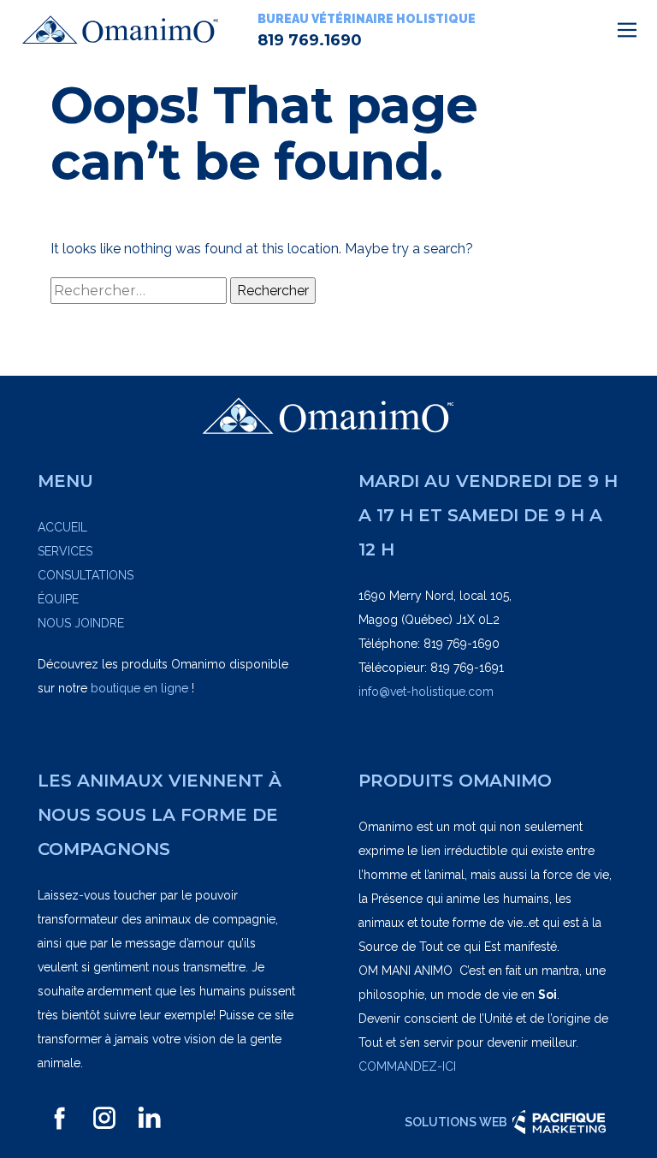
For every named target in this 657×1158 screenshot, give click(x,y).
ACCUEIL (62, 527)
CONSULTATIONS (85, 575)
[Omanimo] (121, 29)
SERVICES (65, 551)
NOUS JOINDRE (81, 623)
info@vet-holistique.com (426, 691)
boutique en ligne (139, 688)
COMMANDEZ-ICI (407, 1066)
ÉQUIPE (58, 599)
